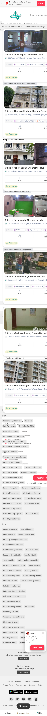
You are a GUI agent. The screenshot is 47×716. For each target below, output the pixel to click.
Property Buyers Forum (12, 462)
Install (40, 3)
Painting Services (31, 570)
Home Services (34, 565)
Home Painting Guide (11, 575)
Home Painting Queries (32, 575)
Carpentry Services (10, 612)
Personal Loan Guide (33, 498)
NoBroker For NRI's (26, 426)
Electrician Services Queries (13, 627)
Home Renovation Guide (12, 477)
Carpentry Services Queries (13, 617)
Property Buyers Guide (12, 467)
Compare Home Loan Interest (14, 457)
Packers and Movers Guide (27, 560)
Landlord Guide (30, 555)
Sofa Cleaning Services (11, 586)
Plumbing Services (10, 632)
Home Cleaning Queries (12, 606)
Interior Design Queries (31, 488)
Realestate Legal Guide (12, 508)
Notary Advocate (9, 643)
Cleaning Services (10, 581)
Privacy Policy (8, 685)
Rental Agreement (10, 529)
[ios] (31, 692)
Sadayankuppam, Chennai (18, 464)
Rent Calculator (32, 550)
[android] (16, 692)
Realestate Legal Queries (12, 514)
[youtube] (35, 699)
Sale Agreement (9, 426)
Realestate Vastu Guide (12, 498)
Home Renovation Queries (13, 483)
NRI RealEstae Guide (11, 493)
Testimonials (21, 685)
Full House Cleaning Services (14, 596)
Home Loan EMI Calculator (13, 436)
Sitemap (32, 685)
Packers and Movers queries (14, 565)
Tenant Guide (8, 560)
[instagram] (23, 699)
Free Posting (23, 672)
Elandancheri (13, 460)
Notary (23, 637)
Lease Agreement (10, 637)
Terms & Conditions (31, 681)
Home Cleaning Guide (11, 601)
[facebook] (11, 699)
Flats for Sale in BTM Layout (15, 358)
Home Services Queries (12, 570)
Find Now (23, 658)
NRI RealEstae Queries (31, 493)
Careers (18, 681)
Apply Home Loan (10, 452)
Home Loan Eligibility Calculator (15, 446)
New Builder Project (11, 431)
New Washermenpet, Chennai (19, 443)
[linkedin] (29, 699)
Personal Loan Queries (12, 503)
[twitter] (17, 699)
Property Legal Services (12, 421)
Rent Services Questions (12, 550)
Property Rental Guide (12, 555)
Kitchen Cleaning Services (30, 581)
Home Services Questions (13, 544)
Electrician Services (10, 622)
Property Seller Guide (33, 467)
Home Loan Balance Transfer (14, 441)
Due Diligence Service (11, 519)
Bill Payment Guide (32, 503)
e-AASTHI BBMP (32, 514)
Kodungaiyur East (15, 439)
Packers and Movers (26, 534)
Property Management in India (15, 539)
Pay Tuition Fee (27, 529)
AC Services (29, 606)
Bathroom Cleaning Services (14, 591)
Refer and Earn (9, 534)
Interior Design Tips (10, 488)
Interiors (28, 421)
